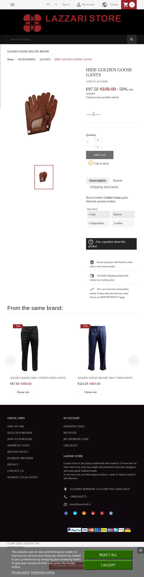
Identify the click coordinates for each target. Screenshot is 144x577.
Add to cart (100, 154)
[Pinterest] (102, 512)
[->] (134, 360)
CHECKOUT (71, 445)
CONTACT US (15, 471)
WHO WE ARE (15, 426)
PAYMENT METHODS (20, 458)
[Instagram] (111, 512)
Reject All (108, 554)
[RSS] (84, 512)
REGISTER (70, 432)
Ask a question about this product (106, 244)
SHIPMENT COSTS (18, 445)
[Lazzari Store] (72, 22)
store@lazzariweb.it (80, 504)
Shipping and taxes (104, 187)
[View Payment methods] (100, 529)
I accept (108, 565)
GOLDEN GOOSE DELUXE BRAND (28, 51)
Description (97, 180)
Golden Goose (112, 197)
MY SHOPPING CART (76, 439)
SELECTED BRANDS (19, 432)
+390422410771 (78, 496)
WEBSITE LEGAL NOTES (22, 477)
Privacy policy (20, 572)
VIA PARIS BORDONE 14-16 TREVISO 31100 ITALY (100, 489)
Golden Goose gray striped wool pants (38, 378)
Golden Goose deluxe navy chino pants (105, 378)
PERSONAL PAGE (74, 426)
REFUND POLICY (17, 451)
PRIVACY (12, 464)
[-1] (99, 147)
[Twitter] (75, 512)
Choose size (23, 392)
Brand (117, 180)
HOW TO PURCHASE (19, 439)
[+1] (99, 140)
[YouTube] (93, 512)
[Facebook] (66, 512)
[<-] (10, 360)
